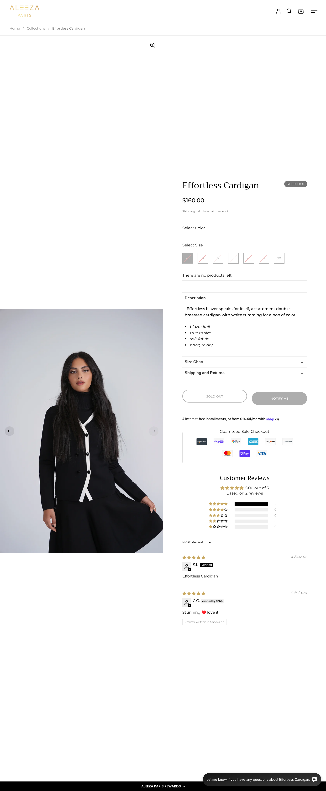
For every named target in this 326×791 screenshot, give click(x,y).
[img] (193, 557)
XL (249, 258)
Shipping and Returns (205, 373)
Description (195, 298)
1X (264, 258)
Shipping (188, 211)
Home (15, 28)
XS (187, 258)
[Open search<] (289, 10)
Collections (36, 28)
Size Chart (194, 362)
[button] (163, 786)
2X (279, 258)
